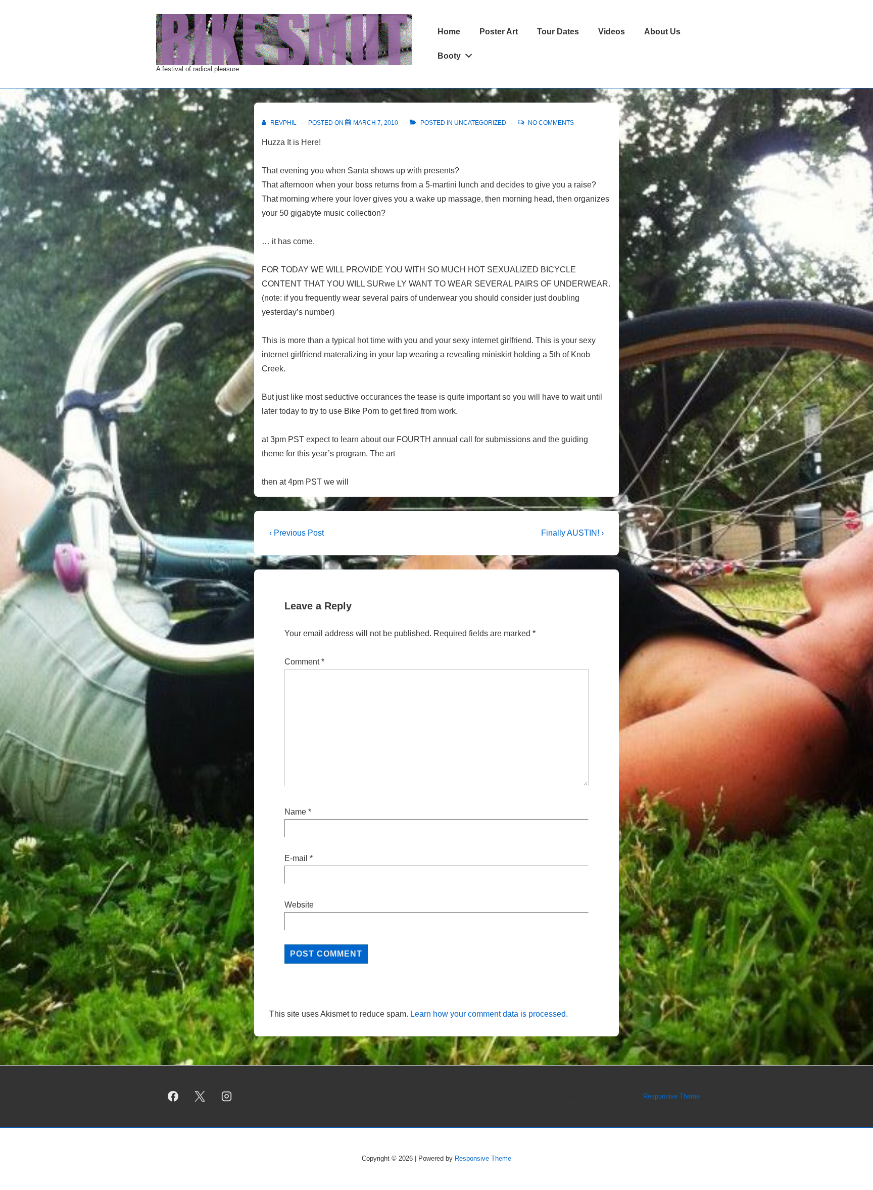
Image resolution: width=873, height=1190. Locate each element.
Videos (611, 31)
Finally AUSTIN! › (572, 533)
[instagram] (226, 1096)
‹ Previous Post (296, 533)
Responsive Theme (671, 1096)
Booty (449, 56)
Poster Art (498, 31)
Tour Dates (558, 31)
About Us (662, 31)
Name (295, 811)
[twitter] (200, 1096)
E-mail (296, 858)
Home (449, 31)
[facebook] (173, 1096)
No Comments (551, 122)
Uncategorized (480, 122)
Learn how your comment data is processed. (489, 1014)
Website (299, 904)
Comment (304, 661)
